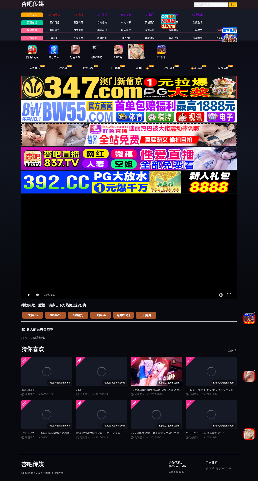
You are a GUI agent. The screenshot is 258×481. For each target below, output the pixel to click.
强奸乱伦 (102, 30)
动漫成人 (221, 30)
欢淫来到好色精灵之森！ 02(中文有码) (98, 432)
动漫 (78, 389)
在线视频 (32, 38)
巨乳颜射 (221, 38)
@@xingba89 (177, 471)
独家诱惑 (150, 38)
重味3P (54, 38)
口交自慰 (78, 30)
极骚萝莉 (102, 38)
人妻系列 (78, 38)
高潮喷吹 (197, 38)
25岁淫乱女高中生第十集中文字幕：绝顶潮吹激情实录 (163, 432)
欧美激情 (197, 22)
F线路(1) (33, 315)
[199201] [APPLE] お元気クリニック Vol (209, 389)
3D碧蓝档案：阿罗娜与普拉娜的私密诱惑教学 (157, 389)
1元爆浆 (115, 67)
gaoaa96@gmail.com (218, 468)
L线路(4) (101, 315)
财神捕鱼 (223, 67)
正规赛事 (61, 67)
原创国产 (150, 22)
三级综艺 (197, 30)
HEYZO (126, 38)
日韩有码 (78, 22)
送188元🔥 (142, 67)
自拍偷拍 (102, 22)
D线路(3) (78, 315)
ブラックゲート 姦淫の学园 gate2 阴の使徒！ (48, 432)
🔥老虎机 (196, 67)
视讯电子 (169, 67)
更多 (230, 350)
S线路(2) (55, 315)
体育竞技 (34, 67)
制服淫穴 (54, 30)
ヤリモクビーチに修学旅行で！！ (205, 432)
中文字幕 (126, 22)
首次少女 (173, 38)
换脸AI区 (173, 30)
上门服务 (146, 315)
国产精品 (54, 22)
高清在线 (32, 22)
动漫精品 (39, 338)
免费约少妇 (123, 315)
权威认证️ (88, 67)
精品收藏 (32, 30)
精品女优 (126, 30)
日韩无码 (173, 22)
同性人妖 (150, 30)
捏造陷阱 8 (27, 389)
